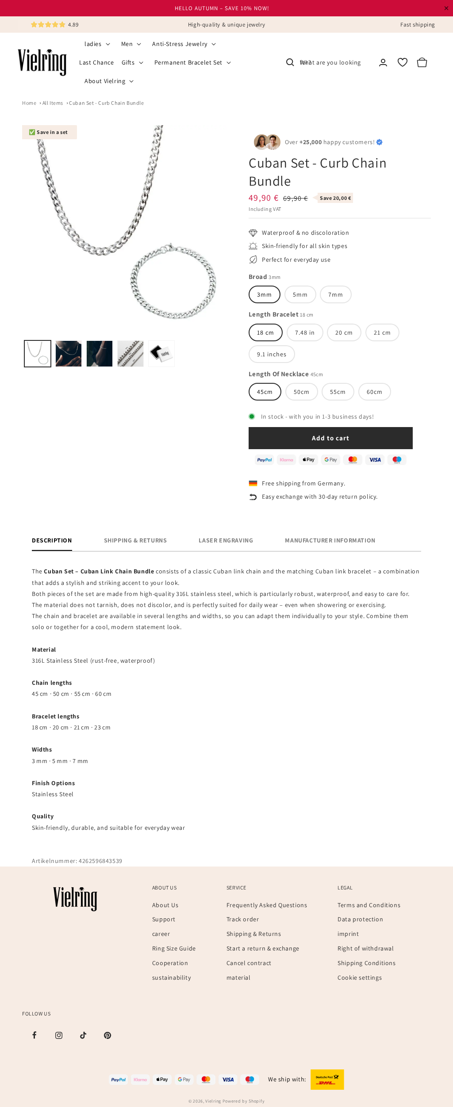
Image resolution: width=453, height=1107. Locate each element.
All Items (52, 102)
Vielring (213, 1101)
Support (164, 919)
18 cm (265, 332)
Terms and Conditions (369, 905)
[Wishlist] (402, 62)
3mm (264, 294)
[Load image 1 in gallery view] (37, 353)
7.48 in (305, 332)
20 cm (344, 332)
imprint (348, 934)
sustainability (171, 977)
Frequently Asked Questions (266, 905)
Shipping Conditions (366, 963)
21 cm (382, 332)
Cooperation (170, 963)
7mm (335, 294)
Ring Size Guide (174, 948)
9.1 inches (272, 354)
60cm (375, 392)
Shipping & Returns (253, 934)
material (238, 977)
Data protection (360, 919)
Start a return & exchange (262, 948)
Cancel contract (249, 963)
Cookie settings (360, 977)
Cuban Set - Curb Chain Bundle (106, 102)
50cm (302, 392)
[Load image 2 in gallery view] (68, 353)
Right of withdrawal (366, 948)
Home (29, 102)
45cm (265, 392)
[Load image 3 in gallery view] (99, 353)
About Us (165, 905)
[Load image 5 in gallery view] (161, 353)
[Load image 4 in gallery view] (130, 353)
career (161, 934)
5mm (300, 294)
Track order (242, 919)
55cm (338, 392)
